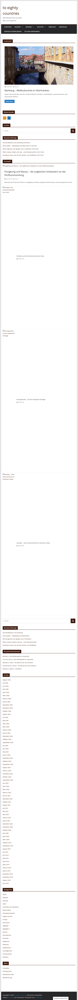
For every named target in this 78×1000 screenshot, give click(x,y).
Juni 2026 (6, 686)
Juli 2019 (5, 852)
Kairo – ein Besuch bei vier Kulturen (21, 662)
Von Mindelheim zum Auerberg (13, 143)
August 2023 (7, 767)
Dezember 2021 (8, 799)
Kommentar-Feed (8, 974)
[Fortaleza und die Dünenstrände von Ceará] (9, 257)
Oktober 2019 (7, 843)
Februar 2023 (7, 771)
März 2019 (6, 864)
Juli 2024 (5, 745)
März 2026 (6, 695)
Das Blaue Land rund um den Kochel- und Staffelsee (19, 155)
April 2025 (6, 724)
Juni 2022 (6, 783)
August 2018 (7, 880)
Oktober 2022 (7, 777)
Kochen (5, 932)
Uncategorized (7, 951)
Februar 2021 (7, 818)
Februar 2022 (7, 792)
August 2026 (7, 680)
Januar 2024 (6, 755)
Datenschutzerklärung (12, 31)
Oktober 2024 (7, 739)
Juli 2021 (5, 808)
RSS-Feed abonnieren (32, 31)
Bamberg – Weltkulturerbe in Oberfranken (27, 90)
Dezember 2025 (8, 705)
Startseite (8, 27)
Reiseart (18, 27)
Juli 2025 (5, 717)
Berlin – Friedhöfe (15, 669)
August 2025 (7, 714)
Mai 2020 (5, 833)
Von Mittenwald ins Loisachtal (19, 656)
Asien (4, 904)
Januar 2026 (6, 702)
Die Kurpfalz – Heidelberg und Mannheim (16, 146)
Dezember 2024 (8, 736)
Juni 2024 (6, 749)
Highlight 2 (6, 929)
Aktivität (40, 27)
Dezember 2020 (8, 824)
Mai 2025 (5, 720)
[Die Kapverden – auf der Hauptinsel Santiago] (9, 401)
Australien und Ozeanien (11, 907)
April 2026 (6, 692)
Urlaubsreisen (7, 954)
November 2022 (8, 774)
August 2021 (7, 805)
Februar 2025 (7, 730)
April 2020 (6, 836)
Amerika (5, 901)
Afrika (4, 894)
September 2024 (8, 742)
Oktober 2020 (7, 830)
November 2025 (8, 708)
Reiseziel (29, 27)
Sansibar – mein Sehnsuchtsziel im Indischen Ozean (33, 543)
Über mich (52, 27)
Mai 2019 (5, 858)
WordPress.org (7, 977)
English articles (7, 916)
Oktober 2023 (7, 761)
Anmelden (6, 968)
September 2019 (8, 846)
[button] (22, 27)
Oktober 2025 (7, 711)
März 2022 (6, 789)
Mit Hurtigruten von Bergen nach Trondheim (17, 149)
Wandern (6, 957)
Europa (5, 919)
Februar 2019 (7, 868)
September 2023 (8, 764)
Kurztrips (6, 938)
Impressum (63, 27)
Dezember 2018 (8, 874)
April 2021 (6, 814)
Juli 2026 (5, 683)
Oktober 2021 (7, 802)
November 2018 (8, 877)
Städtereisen (7, 948)
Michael (16, 87)
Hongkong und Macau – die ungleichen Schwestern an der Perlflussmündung (35, 173)
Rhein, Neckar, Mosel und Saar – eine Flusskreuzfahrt (20, 152)
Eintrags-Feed (7, 971)
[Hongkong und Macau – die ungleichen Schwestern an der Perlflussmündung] (39, 166)
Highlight (5, 926)
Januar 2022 (6, 796)
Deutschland (7, 910)
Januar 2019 (6, 871)
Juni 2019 (6, 855)
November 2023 (8, 758)
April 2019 (6, 861)
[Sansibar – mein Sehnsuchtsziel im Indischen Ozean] (9, 544)
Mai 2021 (5, 811)
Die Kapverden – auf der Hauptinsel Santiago (31, 399)
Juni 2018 (6, 883)
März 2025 (6, 727)
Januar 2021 (6, 821)
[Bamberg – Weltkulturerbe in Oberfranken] (39, 65)
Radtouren (6, 941)
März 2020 (6, 839)
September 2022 (8, 780)
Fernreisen (6, 923)
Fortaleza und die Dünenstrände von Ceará (30, 256)
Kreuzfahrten (7, 935)
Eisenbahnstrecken (9, 913)
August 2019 (7, 849)
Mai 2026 (5, 689)
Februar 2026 (7, 699)
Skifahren (6, 944)
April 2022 (6, 786)
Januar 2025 (6, 733)
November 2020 (8, 827)
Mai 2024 (5, 752)
